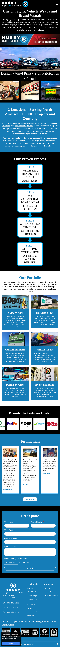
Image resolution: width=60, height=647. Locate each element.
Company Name (10, 538)
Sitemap (30, 616)
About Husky (32, 604)
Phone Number (37, 522)
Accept (11, 643)
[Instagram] (57, 644)
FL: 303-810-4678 (11, 607)
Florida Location (51, 595)
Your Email (9, 530)
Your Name (9, 522)
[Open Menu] (57, 4)
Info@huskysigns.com (11, 612)
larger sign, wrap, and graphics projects (34, 138)
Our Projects (32, 600)
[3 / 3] (50, 90)
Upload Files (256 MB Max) (15, 558)
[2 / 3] (30, 90)
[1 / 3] (9, 90)
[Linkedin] (55, 644)
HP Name (4, 513)
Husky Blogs (32, 595)
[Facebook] (52, 644)
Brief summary (10, 546)
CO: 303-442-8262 (11, 603)
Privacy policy (29, 644)
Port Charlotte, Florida (24, 126)
